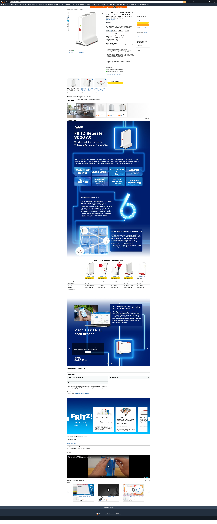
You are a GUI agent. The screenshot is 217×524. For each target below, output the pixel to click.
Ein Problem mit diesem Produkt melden (114, 74)
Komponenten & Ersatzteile (78, 9)
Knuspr (12, 4)
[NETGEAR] (81, 110)
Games (73, 4)
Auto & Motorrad (109, 4)
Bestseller (16, 4)
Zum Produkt (88, 351)
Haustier (114, 4)
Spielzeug (88, 4)
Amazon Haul (7, 4)
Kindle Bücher (41, 4)
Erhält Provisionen (78, 456)
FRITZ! (145, 27)
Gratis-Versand (122, 4)
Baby (118, 4)
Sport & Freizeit (83, 4)
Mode (46, 4)
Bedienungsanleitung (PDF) (72, 443)
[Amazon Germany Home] (98, 514)
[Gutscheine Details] (52, 4)
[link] (87, 83)
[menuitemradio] (147, 477)
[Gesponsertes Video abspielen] (108, 490)
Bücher (148, 4)
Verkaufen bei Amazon (135, 4)
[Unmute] (148, 477)
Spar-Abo (128, 4)
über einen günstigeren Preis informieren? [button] (82, 393)
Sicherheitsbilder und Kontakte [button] (72, 440)
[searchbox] (98, 2)
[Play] (68, 477)
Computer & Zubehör (70, 9)
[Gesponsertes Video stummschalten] (93, 494)
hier (94, 389)
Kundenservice (143, 4)
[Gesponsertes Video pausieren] (93, 492)
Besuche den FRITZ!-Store (110, 19)
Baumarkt (77, 4)
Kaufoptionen (139, 278)
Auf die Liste (140, 45)
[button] (3, 4)
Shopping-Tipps (35, 4)
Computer (103, 4)
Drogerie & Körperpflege (95, 4)
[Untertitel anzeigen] (93, 485)
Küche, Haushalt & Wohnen (59, 4)
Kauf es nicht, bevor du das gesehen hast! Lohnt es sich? (81, 457)
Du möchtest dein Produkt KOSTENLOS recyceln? (78, 52)
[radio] (68, 13)
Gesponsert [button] (147, 118)
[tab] (107, 363)
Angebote (29, 4)
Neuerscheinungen (23, 4)
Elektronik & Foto (68, 4)
